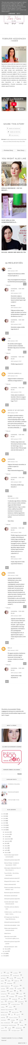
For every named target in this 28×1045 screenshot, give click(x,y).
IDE (9, 86)
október (6, 836)
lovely (10, 1007)
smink (9, 1028)
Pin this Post (15, 135)
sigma (21, 1025)
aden (8, 973)
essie (21, 994)
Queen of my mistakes (16, 410)
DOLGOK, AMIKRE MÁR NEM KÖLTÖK (14, 252)
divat (11, 991)
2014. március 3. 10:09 (16, 558)
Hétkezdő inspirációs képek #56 (12, 898)
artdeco (3, 978)
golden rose (4, 999)
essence (13, 994)
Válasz (25, 284)
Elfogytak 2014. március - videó (11, 881)
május (6, 848)
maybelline (4, 1014)
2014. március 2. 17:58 (16, 392)
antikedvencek (5, 975)
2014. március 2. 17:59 (16, 439)
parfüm (3, 1017)
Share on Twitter (15, 131)
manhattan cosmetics (7, 1009)
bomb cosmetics (5, 986)
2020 (4, 816)
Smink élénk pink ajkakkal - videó (12, 925)
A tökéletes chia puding (14, 784)
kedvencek (13, 139)
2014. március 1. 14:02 (13, 575)
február (6, 949)
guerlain (14, 999)
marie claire (4, 1012)
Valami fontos (7, 933)
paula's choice (13, 1017)
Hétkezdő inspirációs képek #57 (12, 878)
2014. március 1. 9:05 (13, 270)
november (7, 834)
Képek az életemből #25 (10, 884)
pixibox (21, 1020)
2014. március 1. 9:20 (13, 412)
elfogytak (4, 994)
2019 (4, 818)
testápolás (4, 1030)
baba (9, 980)
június (6, 845)
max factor (15, 1012)
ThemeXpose (15, 1038)
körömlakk (4, 1004)
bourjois (8, 139)
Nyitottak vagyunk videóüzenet (12, 892)
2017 (4, 823)
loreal (24, 139)
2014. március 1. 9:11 (13, 375)
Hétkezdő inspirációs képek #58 (12, 860)
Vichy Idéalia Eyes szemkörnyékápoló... (9, 221)
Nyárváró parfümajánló (13, 792)
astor (11, 978)
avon (2, 980)
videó (23, 141)
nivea (4, 141)
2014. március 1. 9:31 (13, 461)
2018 (4, 820)
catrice (3, 988)
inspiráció (11, 1001)
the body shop (15, 141)
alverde (15, 973)
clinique (3, 991)
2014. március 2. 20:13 (16, 307)
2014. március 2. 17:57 (16, 293)
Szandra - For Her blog (17, 289)
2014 (4, 829)
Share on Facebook (14, 128)
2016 (4, 825)
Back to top (21, 1043)
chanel (12, 988)
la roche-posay (19, 139)
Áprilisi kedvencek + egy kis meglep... (12, 189)
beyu (2, 983)
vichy (20, 141)
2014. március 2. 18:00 (16, 482)
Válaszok (8, 285)
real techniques (5, 1022)
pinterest (3, 1020)
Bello (10, 648)
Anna (10, 268)
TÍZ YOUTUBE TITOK (13, 799)
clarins (19, 988)
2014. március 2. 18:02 (16, 532)
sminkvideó (19, 1028)
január (6, 951)
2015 (4, 827)
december (7, 832)
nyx (7, 141)
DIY (2, 973)
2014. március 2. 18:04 (16, 615)
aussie (19, 978)
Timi (9, 338)
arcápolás (16, 975)
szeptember (7, 838)
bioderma (9, 983)
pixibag (13, 1020)
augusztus (7, 841)
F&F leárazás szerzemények (10, 895)
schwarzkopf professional (8, 1025)
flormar (11, 996)
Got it (18, 13)
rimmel (10, 141)
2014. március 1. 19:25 (13, 650)
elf (18, 991)
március (6, 852)
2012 (4, 955)
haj (22, 999)
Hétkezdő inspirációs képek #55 (12, 922)
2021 (4, 814)
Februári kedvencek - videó (10, 946)
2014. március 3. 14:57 (16, 324)
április (6, 850)
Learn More (11, 13)
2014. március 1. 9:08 (13, 341)
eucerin (3, 996)
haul (2, 1001)
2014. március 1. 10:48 (13, 498)
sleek (2, 1028)
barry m (16, 980)
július (6, 843)
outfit (18, 1014)
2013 (4, 953)
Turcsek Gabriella (14, 373)
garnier (20, 996)
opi (12, 1014)
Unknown (11, 459)
